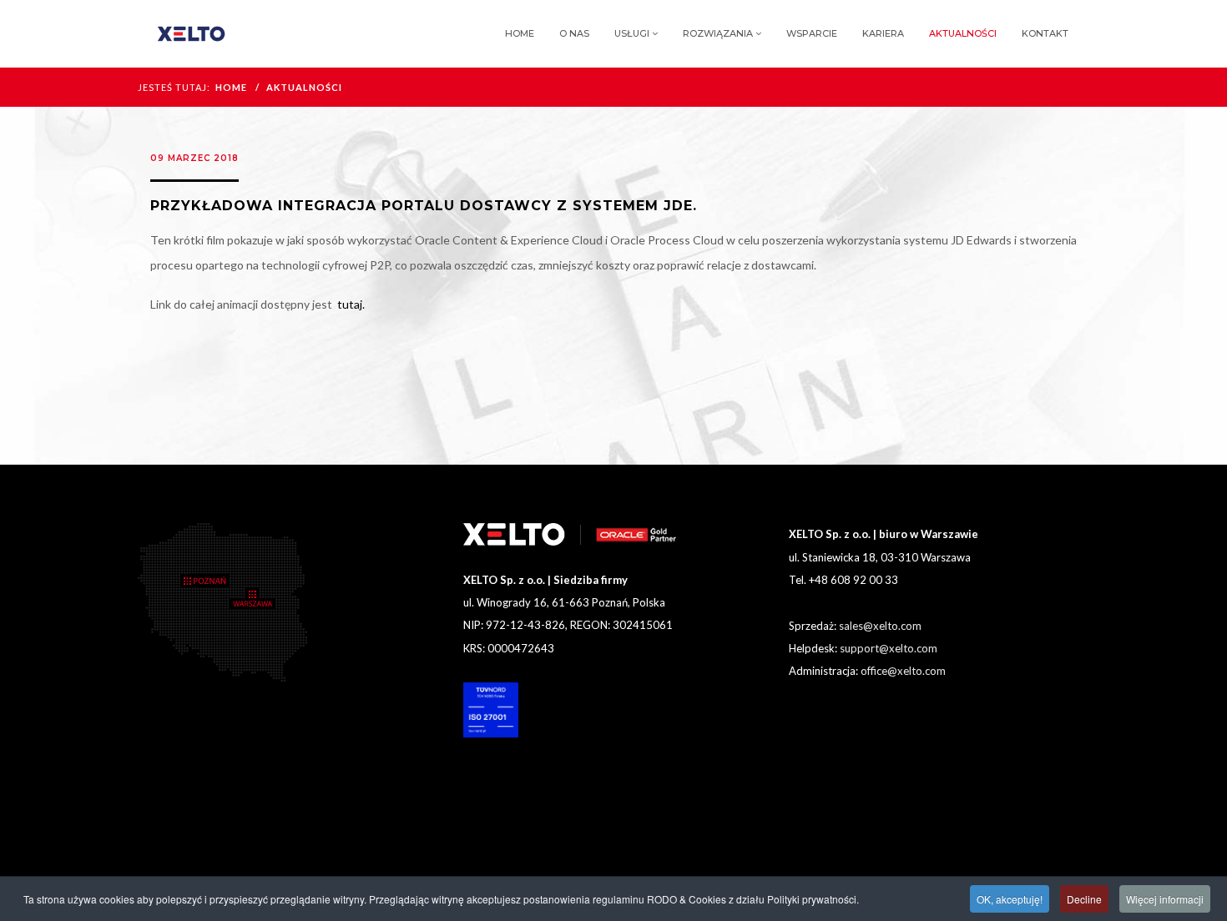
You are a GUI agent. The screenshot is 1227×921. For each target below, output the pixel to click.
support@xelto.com (888, 648)
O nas (574, 33)
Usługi (631, 33)
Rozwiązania (718, 33)
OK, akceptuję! (1010, 899)
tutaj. (351, 304)
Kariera (883, 33)
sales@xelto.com (880, 625)
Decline (1084, 899)
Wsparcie (811, 33)
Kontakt (1045, 33)
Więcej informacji (1165, 899)
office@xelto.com (903, 670)
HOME (231, 87)
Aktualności (963, 33)
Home (519, 33)
